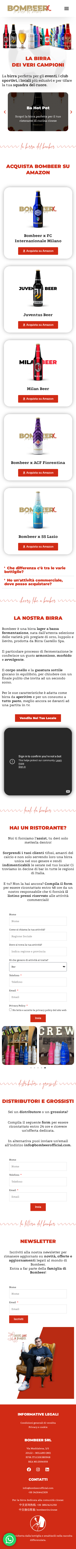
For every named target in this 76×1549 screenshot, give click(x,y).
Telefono (14, 975)
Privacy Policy (17, 1005)
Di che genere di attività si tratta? (28, 960)
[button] (66, 8)
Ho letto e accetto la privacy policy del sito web (39, 1010)
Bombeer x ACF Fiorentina (38, 462)
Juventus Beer (38, 314)
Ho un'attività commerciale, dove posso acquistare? (33, 582)
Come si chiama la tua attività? (27, 929)
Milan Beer (38, 388)
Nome (12, 914)
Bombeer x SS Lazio (38, 536)
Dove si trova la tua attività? (25, 944)
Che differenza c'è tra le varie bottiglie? (34, 570)
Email (13, 990)
